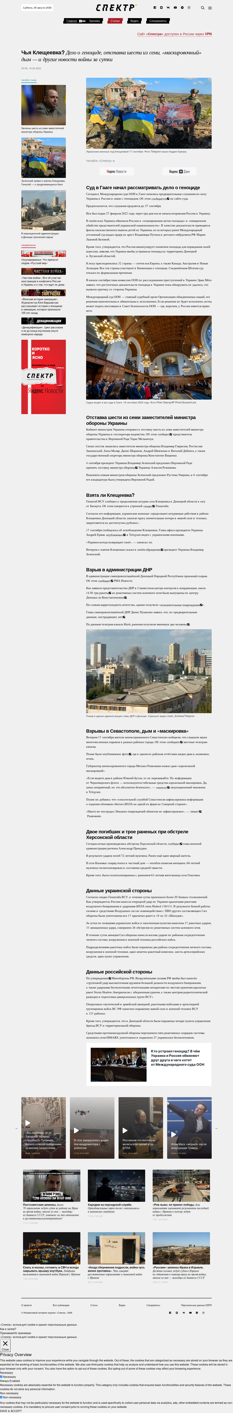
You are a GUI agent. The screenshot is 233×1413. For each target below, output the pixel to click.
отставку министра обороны (116, 467)
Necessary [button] (6, 1373)
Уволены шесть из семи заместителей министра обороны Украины (42, 129)
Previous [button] (16, 1128)
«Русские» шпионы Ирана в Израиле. (180, 1272)
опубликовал (114, 535)
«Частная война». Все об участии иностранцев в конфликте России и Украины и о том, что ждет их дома (42, 281)
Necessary (9, 1377)
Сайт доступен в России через (174, 33)
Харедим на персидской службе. (114, 1207)
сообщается (159, 198)
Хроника (94, 21)
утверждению (99, 978)
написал (161, 787)
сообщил (163, 434)
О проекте (26, 1305)
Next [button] (216, 1128)
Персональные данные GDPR (196, 1305)
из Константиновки (111, 597)
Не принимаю (22, 1333)
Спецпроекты (158, 21)
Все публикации (61, 1305)
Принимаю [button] (7, 1333)
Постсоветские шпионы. (51, 1211)
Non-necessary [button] (9, 1393)
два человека (178, 624)
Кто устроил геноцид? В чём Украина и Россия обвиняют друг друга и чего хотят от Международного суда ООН (177, 1057)
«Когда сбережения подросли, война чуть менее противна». (116, 1272)
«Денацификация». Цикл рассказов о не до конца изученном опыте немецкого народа (42, 330)
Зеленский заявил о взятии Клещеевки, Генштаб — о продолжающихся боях (43, 182)
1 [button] (111, 1161)
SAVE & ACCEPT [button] (11, 1411)
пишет (194, 811)
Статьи (115, 21)
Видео (134, 21)
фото (125, 754)
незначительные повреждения (180, 605)
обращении (153, 549)
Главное (72, 21)
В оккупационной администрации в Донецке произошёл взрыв (40, 235)
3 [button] (121, 1161)
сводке (147, 506)
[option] (43, 1128)
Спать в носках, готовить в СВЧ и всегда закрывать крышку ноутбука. (51, 1270)
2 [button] (116, 1161)
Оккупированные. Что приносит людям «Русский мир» (39, 261)
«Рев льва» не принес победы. (181, 1209)
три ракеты (101, 593)
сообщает (104, 580)
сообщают (173, 742)
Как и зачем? (8, 1329)
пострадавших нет (110, 617)
